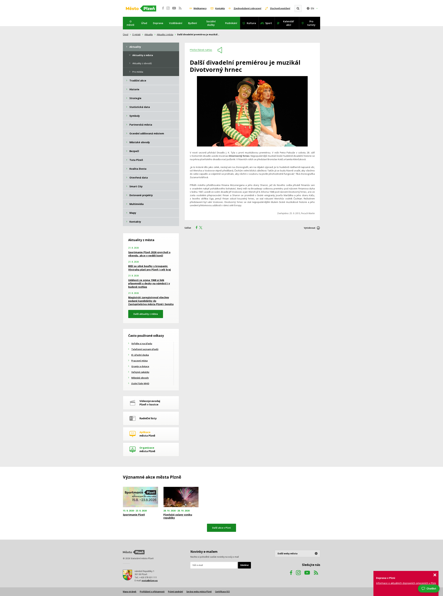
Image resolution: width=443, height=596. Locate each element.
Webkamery (200, 8)
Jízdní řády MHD (140, 383)
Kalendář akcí (288, 23)
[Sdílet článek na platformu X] (202, 228)
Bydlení (192, 23)
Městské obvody (140, 377)
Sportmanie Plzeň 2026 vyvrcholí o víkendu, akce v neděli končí (149, 254)
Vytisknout (309, 227)
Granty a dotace (140, 366)
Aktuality (148, 34)
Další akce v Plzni (221, 527)
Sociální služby (211, 23)
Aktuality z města (165, 34)
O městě (130, 23)
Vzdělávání (175, 23)
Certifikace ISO (222, 591)
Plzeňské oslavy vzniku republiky (177, 516)
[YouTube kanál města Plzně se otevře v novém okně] (307, 576)
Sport (268, 23)
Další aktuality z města (145, 313)
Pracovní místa (139, 360)
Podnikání (231, 23)
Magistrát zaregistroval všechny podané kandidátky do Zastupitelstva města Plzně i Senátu (151, 301)
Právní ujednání (175, 591)
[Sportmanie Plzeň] (140, 497)
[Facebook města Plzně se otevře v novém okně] (162, 10)
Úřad (144, 23)
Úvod (125, 34)
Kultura (251, 23)
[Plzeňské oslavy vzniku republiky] (181, 497)
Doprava (158, 23)
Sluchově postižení (280, 8)
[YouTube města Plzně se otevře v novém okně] (174, 10)
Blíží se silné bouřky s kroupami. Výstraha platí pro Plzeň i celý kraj (149, 267)
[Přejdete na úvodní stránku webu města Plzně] (141, 8)
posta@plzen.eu (150, 580)
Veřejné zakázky (140, 372)
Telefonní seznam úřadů (144, 349)
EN (312, 8)
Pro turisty (311, 23)
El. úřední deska (140, 354)
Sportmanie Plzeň (134, 514)
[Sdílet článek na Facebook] (195, 228)
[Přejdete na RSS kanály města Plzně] (180, 10)
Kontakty (220, 8)
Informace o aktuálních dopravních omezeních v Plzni (406, 583)
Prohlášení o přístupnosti (152, 591)
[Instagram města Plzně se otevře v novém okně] (168, 10)
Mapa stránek (129, 591)
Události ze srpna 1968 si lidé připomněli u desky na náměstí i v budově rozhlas (149, 283)
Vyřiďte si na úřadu (141, 343)
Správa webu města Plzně (199, 591)
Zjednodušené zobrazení (247, 8)
